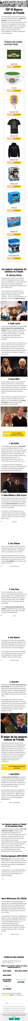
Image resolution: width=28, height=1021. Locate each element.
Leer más (17, 1018)
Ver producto (17, 66)
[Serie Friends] (14, 3)
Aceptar (11, 1018)
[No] (26, 1016)
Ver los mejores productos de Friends (16, 434)
